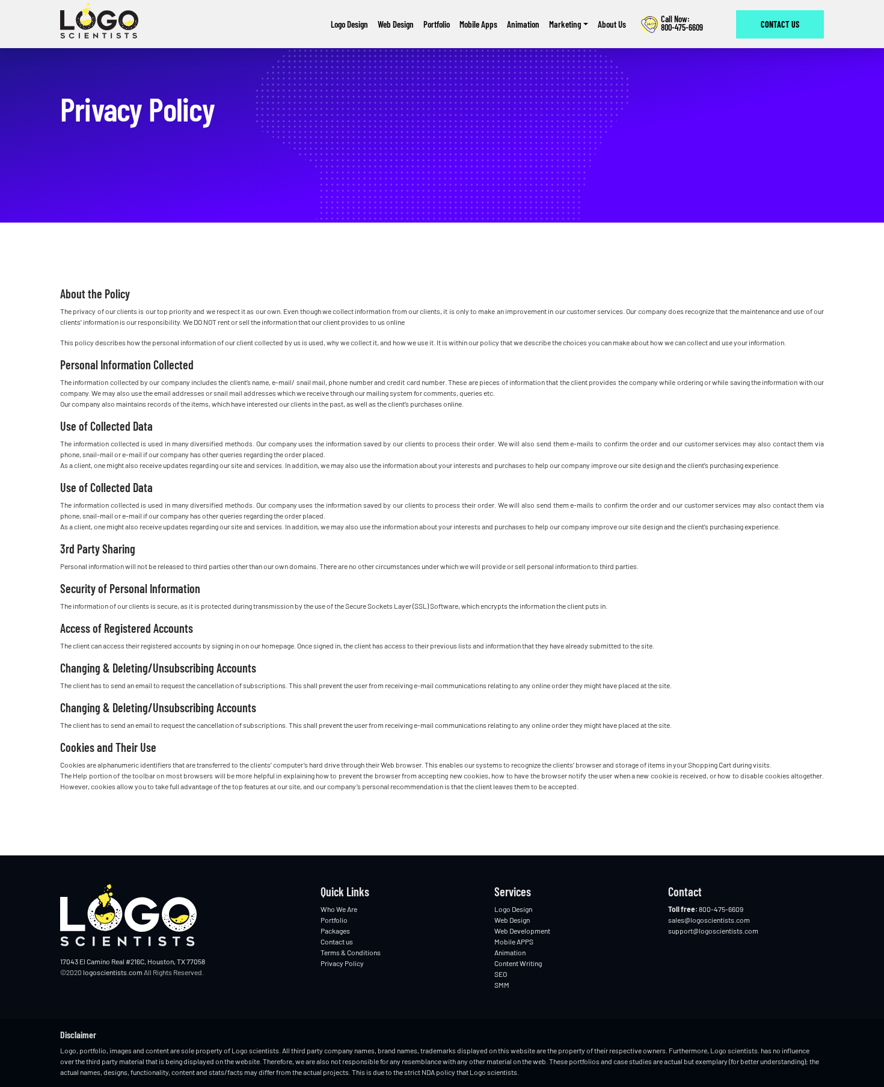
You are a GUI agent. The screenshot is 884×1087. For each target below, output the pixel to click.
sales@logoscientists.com (709, 920)
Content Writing (518, 963)
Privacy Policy (342, 963)
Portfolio (334, 920)
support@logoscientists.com (713, 930)
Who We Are (339, 909)
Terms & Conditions (351, 952)
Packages (335, 930)
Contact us (780, 24)
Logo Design (513, 909)
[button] (568, 24)
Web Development (522, 930)
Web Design (512, 920)
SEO (500, 974)
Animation (510, 952)
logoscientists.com (113, 972)
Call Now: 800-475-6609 (682, 23)
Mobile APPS (513, 941)
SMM (501, 985)
